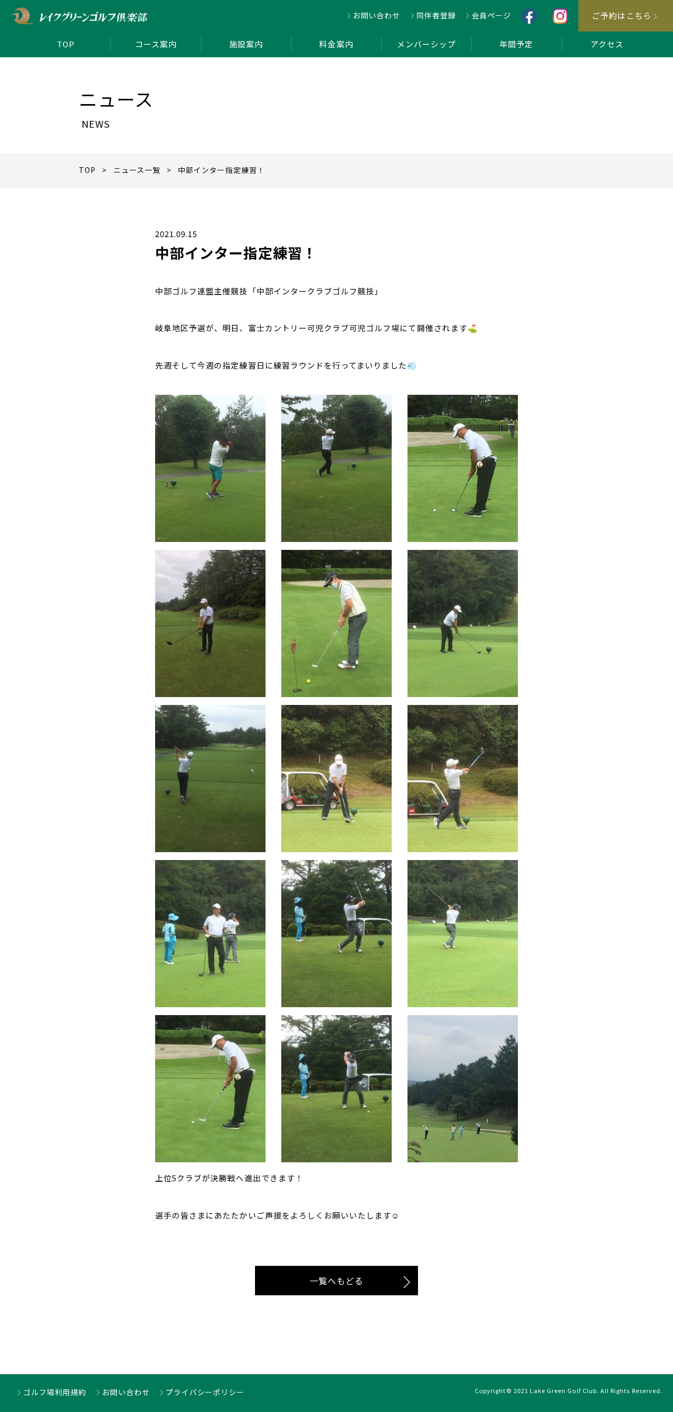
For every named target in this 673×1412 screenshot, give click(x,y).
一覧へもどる (336, 1280)
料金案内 (336, 43)
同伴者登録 (436, 15)
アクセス (607, 43)
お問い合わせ (376, 15)
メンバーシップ (426, 43)
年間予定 (516, 43)
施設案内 (246, 43)
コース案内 (156, 43)
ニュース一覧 (137, 170)
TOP (66, 43)
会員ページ (491, 15)
